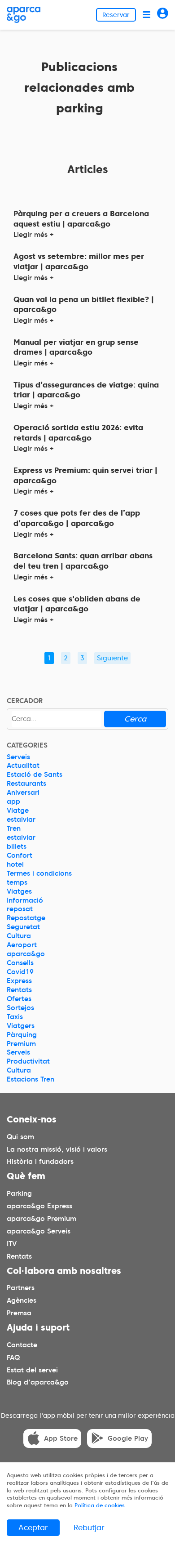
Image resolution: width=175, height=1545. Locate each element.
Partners (21, 1288)
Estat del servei (32, 1370)
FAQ (13, 1358)
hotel (15, 864)
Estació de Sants (34, 774)
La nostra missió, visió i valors (57, 1149)
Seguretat (23, 927)
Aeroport (22, 945)
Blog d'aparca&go (38, 1383)
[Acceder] (162, 15)
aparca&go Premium (41, 1219)
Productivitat (28, 1061)
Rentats (19, 990)
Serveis (18, 757)
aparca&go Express (39, 1206)
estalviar (21, 819)
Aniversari (23, 792)
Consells (20, 963)
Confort (19, 855)
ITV (12, 1244)
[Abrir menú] (146, 15)
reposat (20, 909)
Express (19, 981)
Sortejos (20, 1008)
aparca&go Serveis (38, 1231)
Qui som (20, 1137)
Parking (19, 1193)
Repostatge (26, 918)
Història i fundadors (40, 1162)
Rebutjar (89, 1527)
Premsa (19, 1313)
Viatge (18, 810)
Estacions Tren (30, 1079)
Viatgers (21, 1026)
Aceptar (33, 1527)
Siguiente (112, 658)
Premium (21, 1044)
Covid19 (20, 972)
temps (17, 882)
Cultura (19, 936)
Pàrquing (22, 1035)
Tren (14, 828)
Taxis (15, 1017)
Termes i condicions (39, 873)
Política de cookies (99, 1505)
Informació (25, 900)
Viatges (19, 891)
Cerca (135, 718)
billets (16, 846)
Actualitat (23, 765)
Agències (21, 1300)
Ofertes (19, 999)
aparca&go (26, 954)
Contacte (22, 1345)
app (13, 801)
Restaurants (26, 783)
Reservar (116, 14)
